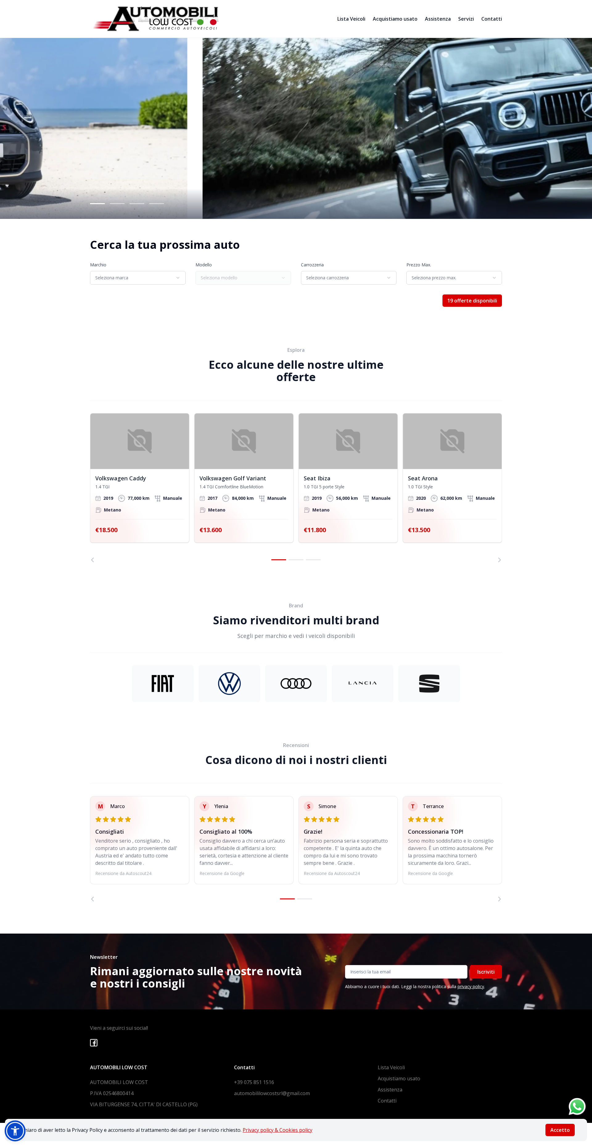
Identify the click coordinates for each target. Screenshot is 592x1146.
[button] (15, 1131)
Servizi (466, 18)
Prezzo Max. (418, 265)
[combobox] (138, 278)
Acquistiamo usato (395, 18)
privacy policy (471, 986)
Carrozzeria (312, 265)
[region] (296, 487)
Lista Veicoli (351, 18)
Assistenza (438, 18)
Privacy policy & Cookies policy (277, 1130)
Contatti (491, 18)
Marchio (98, 265)
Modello (203, 265)
